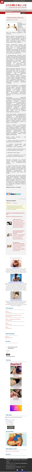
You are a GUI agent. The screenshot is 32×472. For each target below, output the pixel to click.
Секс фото (16, 10)
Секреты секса (18, 466)
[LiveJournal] (13, 194)
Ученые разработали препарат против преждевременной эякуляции (18, 232)
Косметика (7, 336)
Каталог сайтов (24, 459)
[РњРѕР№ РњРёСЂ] (10, 194)
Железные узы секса (16, 267)
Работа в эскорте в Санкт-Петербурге (12, 451)
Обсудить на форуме (11, 200)
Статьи (7, 461)
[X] (12, 194)
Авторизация (11, 348)
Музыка (6, 323)
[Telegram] (20, 194)
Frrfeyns (6, 311)
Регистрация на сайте (12, 347)
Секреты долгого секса (17, 219)
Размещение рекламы (16, 459)
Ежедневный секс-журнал (10, 466)
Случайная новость (9, 10)
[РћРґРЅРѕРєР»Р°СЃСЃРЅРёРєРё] (8, 194)
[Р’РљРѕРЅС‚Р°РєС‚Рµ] (7, 194)
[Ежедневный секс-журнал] (16, 8)
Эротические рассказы (16, 11)
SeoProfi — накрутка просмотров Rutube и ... (13, 319)
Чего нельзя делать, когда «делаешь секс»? (16, 282)
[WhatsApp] (16, 194)
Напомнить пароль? (10, 356)
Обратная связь (8, 459)
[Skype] (18, 194)
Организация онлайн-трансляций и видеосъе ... (13, 315)
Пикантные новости (8, 337)
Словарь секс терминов (22, 10)
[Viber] (15, 194)
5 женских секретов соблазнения (16, 300)
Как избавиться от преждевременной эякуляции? (18, 243)
